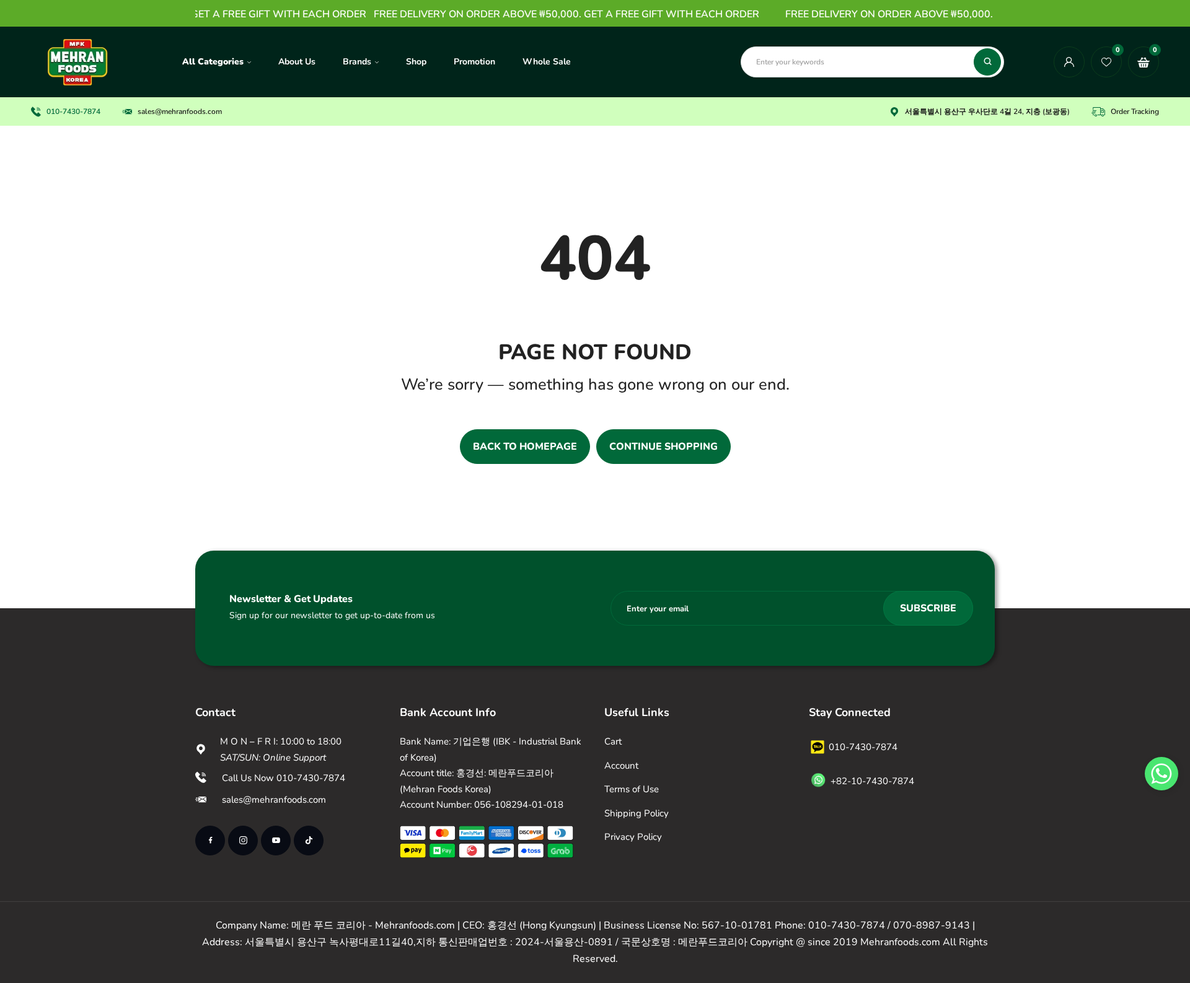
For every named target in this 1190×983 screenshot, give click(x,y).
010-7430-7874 (73, 111)
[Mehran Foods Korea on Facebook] (210, 840)
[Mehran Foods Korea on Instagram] (243, 840)
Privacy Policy (633, 837)
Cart (613, 741)
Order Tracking (1135, 111)
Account (621, 765)
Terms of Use (631, 789)
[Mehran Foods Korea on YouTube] (276, 840)
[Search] (987, 62)
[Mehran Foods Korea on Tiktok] (309, 840)
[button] (1161, 773)
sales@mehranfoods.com (180, 111)
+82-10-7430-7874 (872, 781)
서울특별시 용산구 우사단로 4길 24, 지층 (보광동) (987, 111)
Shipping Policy (636, 813)
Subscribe (928, 608)
